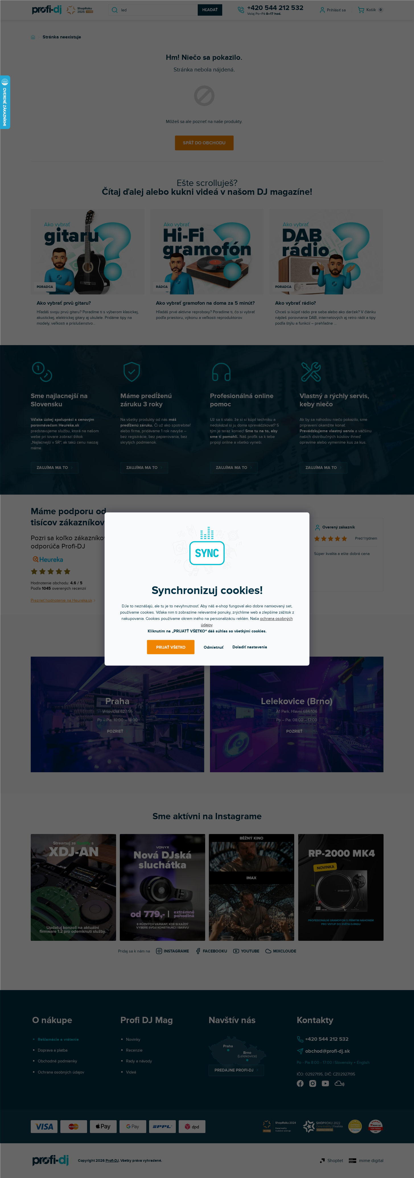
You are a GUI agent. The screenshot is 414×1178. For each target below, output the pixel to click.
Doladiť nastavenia (249, 647)
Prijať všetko (171, 647)
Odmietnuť (213, 647)
